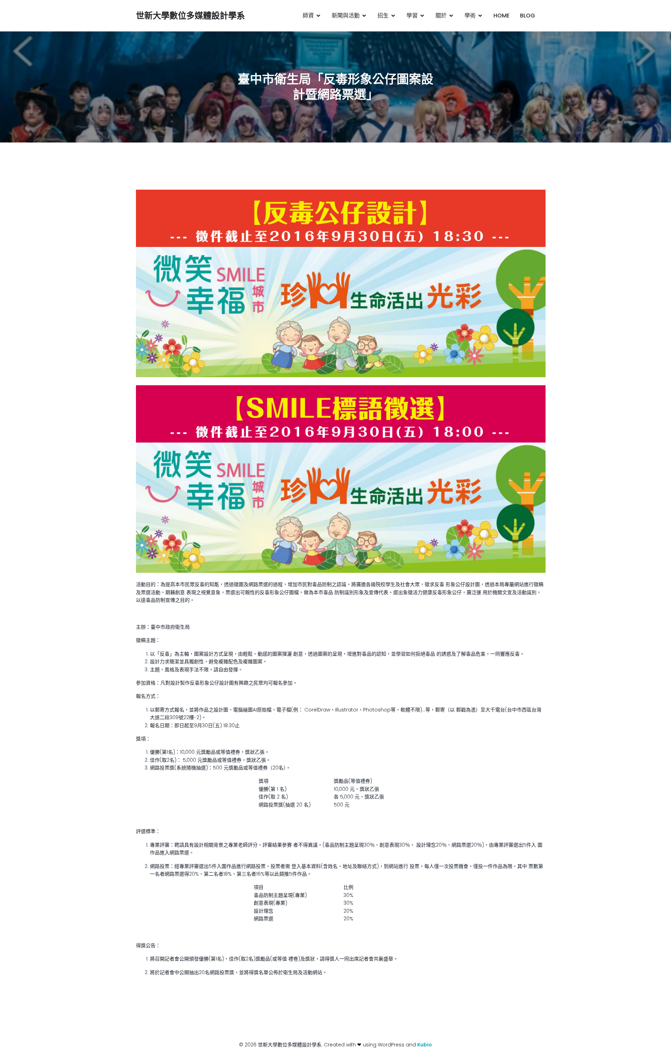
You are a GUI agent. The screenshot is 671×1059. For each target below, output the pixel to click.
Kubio (424, 1044)
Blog (527, 16)
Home (501, 16)
